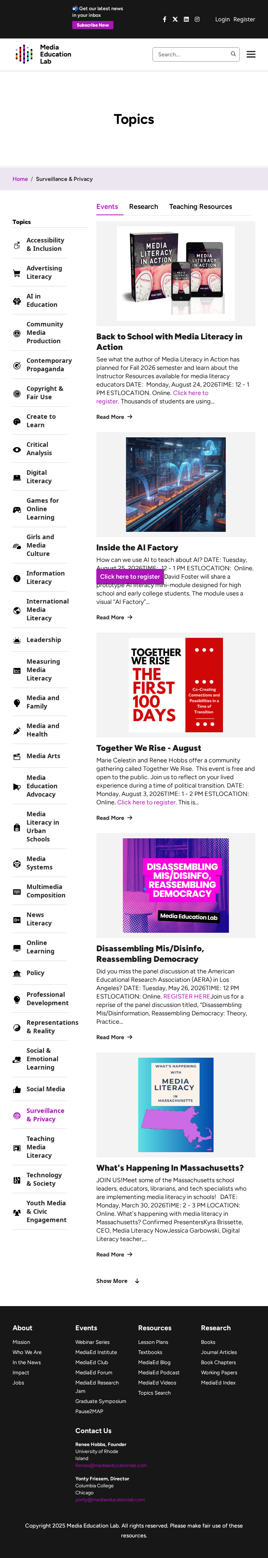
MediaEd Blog (154, 1362)
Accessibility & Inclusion (45, 244)
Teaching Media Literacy (40, 1146)
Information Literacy (46, 577)
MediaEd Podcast (159, 1372)
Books (208, 1342)
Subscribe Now (93, 25)
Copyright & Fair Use (45, 392)
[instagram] (197, 19)
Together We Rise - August (148, 748)
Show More (111, 1281)
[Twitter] (175, 19)
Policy (35, 972)
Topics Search (154, 1393)
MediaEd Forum (93, 1372)
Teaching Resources (200, 206)
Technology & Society (44, 1179)
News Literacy (39, 918)
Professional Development (48, 998)
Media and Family (43, 701)
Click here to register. (147, 802)
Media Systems (40, 862)
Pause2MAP (89, 1411)
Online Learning (40, 946)
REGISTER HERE (186, 996)
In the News (27, 1362)
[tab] (112, 206)
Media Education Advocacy (42, 785)
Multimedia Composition (46, 890)
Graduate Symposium (100, 1401)
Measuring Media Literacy (43, 669)
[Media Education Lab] (43, 53)
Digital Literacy (39, 476)
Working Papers (219, 1372)
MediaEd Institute (96, 1352)
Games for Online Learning (43, 508)
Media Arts (43, 756)
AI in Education (42, 300)
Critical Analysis (39, 448)
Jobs (18, 1383)
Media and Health (43, 729)
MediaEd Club (91, 1362)
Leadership (44, 639)
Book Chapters (218, 1362)
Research (143, 206)
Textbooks (150, 1352)
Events (107, 206)
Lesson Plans (153, 1342)
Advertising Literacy (44, 272)
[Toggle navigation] (251, 54)
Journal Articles (219, 1352)
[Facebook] (164, 19)
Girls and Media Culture (40, 545)
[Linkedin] (186, 19)
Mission (21, 1342)
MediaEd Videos (157, 1383)
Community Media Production (45, 332)
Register (244, 19)
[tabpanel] (175, 753)
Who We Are (27, 1352)
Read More (111, 417)
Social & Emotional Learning (42, 1058)
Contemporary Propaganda (49, 364)
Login (222, 19)
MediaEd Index (218, 1383)
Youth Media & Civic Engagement (47, 1211)
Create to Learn (41, 420)
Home (20, 179)
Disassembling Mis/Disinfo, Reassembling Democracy (150, 953)
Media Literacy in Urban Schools (43, 826)
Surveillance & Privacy (46, 1114)
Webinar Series (92, 1342)
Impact (21, 1372)
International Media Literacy (48, 609)
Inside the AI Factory (137, 547)
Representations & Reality (53, 1026)
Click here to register (130, 576)
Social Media (46, 1089)
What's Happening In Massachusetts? (170, 1168)
